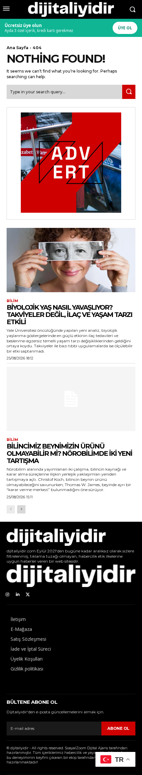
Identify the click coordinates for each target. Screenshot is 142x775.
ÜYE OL (125, 28)
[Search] (128, 92)
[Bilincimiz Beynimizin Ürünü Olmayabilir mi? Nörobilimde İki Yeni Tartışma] (71, 399)
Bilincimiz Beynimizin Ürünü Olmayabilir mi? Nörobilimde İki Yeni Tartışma (69, 453)
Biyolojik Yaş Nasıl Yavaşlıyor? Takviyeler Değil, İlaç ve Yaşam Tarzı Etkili (69, 314)
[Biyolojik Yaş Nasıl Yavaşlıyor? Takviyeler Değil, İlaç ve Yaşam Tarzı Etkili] (71, 260)
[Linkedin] (17, 594)
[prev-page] (11, 509)
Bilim (12, 301)
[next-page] (21, 509)
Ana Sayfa (17, 47)
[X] (27, 594)
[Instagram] (7, 594)
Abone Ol (118, 728)
